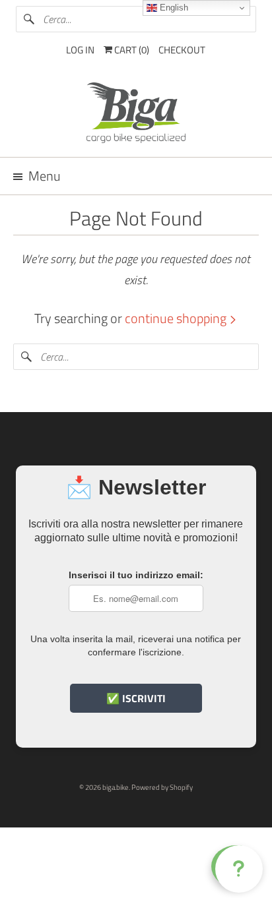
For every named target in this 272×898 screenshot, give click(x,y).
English (172, 8)
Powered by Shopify (162, 787)
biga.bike (115, 787)
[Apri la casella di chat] (236, 866)
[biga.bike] (135, 114)
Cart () (130, 49)
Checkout (181, 49)
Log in (80, 49)
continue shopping (177, 318)
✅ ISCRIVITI (136, 698)
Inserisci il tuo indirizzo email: (136, 575)
